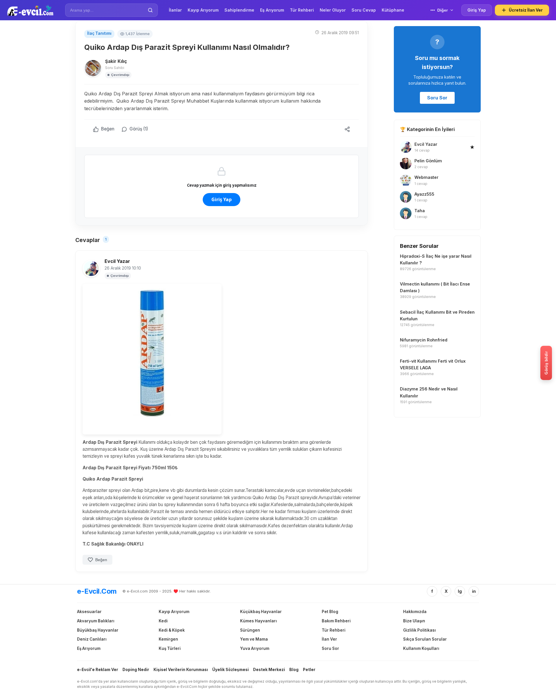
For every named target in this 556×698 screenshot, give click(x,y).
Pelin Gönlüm (428, 160)
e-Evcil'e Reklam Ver (97, 669)
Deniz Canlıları (92, 639)
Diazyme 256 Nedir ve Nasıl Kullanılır (429, 392)
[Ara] (150, 10)
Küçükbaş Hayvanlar (261, 611)
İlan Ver (329, 639)
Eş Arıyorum (88, 648)
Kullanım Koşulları (421, 648)
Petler (309, 669)
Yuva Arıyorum (254, 648)
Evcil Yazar (117, 261)
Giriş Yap (476, 10)
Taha (419, 210)
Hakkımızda (415, 611)
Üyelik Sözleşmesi (230, 669)
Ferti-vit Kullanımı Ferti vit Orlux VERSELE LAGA (433, 364)
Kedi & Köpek (172, 630)
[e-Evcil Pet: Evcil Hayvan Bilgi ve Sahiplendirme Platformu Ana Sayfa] (30, 10)
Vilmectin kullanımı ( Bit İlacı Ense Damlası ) (435, 287)
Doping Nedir (135, 669)
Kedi (163, 621)
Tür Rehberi (333, 630)
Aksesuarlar (89, 611)
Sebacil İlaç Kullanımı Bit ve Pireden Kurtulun (437, 315)
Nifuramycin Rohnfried (423, 339)
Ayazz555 (424, 194)
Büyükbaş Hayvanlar (97, 630)
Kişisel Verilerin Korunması (180, 669)
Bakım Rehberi (336, 621)
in (474, 591)
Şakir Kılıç (116, 61)
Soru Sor (437, 98)
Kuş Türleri (170, 648)
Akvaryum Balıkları (95, 621)
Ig (460, 591)
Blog (294, 669)
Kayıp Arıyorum (174, 611)
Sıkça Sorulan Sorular (425, 639)
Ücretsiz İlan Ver (526, 10)
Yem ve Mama (254, 639)
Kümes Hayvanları (258, 621)
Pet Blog (330, 611)
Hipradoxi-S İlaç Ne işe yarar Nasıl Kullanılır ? (435, 259)
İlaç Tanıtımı (99, 33)
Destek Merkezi (269, 669)
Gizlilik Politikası (419, 630)
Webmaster (426, 177)
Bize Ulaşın (414, 621)
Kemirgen (168, 639)
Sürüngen (250, 630)
